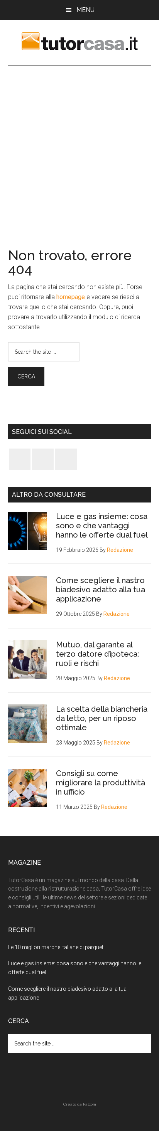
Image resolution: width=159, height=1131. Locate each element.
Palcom (89, 1104)
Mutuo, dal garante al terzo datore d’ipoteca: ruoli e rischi (97, 654)
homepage (70, 297)
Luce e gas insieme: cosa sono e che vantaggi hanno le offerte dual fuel (102, 525)
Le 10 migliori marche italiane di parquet (55, 947)
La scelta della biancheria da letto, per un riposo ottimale (101, 718)
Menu (85, 9)
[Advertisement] (79, 149)
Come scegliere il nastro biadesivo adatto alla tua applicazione (100, 589)
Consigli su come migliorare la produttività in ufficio (100, 783)
